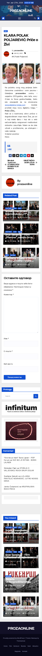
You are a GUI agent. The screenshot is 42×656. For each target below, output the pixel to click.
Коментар (9, 294)
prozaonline (18, 50)
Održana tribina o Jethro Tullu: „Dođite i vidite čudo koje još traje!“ (20, 261)
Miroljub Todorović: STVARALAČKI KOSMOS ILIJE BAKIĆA (13, 165)
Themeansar (21, 641)
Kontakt (24, 651)
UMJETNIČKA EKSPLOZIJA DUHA (29, 163)
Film (15, 208)
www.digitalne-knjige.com (15, 105)
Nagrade (18, 651)
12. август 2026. (14, 613)
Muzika (13, 255)
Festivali (9, 208)
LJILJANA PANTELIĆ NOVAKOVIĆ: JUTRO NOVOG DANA (21, 478)
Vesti (29, 646)
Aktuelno (35, 646)
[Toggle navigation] (19, 18)
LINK (10, 149)
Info (5, 31)
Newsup (34, 638)
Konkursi (16, 646)
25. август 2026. (14, 537)
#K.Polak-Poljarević (20, 57)
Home (6, 646)
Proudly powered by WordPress (14, 638)
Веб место (8, 364)
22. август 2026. (14, 561)
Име (6, 339)
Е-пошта (8, 351)
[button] (35, 18)
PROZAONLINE (21, 11)
